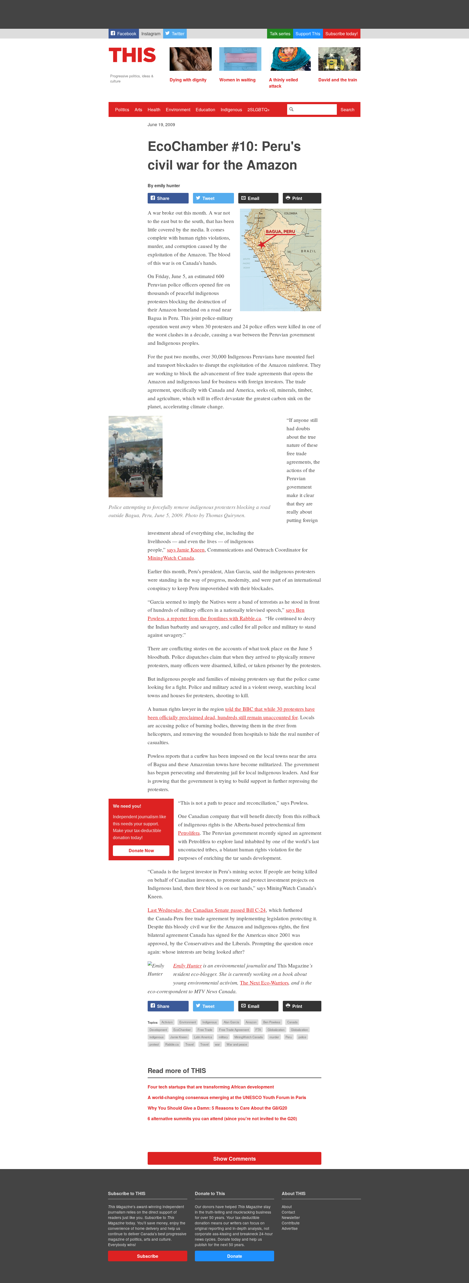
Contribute (291, 1222)
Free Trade (205, 1029)
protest (154, 1044)
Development (158, 1029)
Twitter (178, 33)
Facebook (126, 33)
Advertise (290, 1228)
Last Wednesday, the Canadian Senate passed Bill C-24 (207, 909)
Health (154, 109)
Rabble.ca (172, 1044)
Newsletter (291, 1217)
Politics (122, 109)
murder (274, 1037)
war (217, 1044)
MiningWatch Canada (171, 557)
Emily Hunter (187, 965)
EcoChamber (182, 1029)
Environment (178, 109)
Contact (288, 1212)
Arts (138, 109)
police (302, 1037)
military (223, 1037)
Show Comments (234, 1158)
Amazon (251, 1022)
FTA (258, 1029)
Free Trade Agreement (234, 1029)
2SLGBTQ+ (259, 109)
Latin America (203, 1037)
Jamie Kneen (178, 1037)
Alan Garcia (231, 1022)
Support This (308, 33)
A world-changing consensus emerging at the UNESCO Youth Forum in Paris (227, 1097)
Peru (289, 1037)
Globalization (276, 1029)
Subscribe (147, 1256)
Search (347, 109)
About (287, 1206)
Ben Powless (271, 1022)
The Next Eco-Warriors (264, 982)
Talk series (280, 33)
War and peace (237, 1044)
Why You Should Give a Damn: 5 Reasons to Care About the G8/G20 (217, 1108)
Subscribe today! (341, 33)
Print (297, 198)
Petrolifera (189, 832)
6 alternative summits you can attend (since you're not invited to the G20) (222, 1118)
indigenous (157, 1037)
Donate (234, 1256)
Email (253, 198)
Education (205, 109)
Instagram (150, 33)
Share (163, 198)
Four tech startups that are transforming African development (211, 1087)
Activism (167, 1022)
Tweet (208, 198)
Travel (189, 1044)
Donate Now (141, 850)
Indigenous (231, 109)
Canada (292, 1022)
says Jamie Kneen (186, 549)
